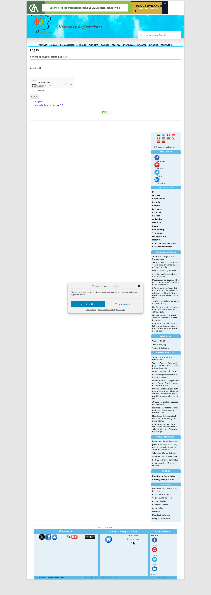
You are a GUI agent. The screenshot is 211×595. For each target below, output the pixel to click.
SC (153, 192)
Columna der (158, 233)
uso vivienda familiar (162, 246)
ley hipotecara (159, 236)
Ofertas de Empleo (170, 441)
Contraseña (35, 67)
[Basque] (158, 141)
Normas (54, 45)
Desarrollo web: (166, 577)
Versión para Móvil (105, 527)
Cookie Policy (91, 309)
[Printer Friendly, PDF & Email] (105, 111)
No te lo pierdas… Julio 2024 (164, 270)
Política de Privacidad (106, 309)
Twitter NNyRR (158, 341)
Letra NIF (156, 511)
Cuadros (105, 45)
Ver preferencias (123, 303)
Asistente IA (166, 45)
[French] (168, 134)
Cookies (116, 577)
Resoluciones (67, 45)
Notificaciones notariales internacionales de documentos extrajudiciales (165, 309)
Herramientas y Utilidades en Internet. (164, 489)
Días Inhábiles (158, 508)
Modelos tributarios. (161, 515)
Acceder (34, 96)
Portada (43, 45)
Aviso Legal (120, 309)
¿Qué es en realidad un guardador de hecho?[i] (165, 302)
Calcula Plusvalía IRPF (161, 494)
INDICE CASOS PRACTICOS (164, 243)
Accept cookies (88, 303)
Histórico (153, 45)
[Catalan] (163, 141)
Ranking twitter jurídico (163, 476)
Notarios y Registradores (80, 26)
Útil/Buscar (129, 45)
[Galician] (173, 138)
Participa (93, 45)
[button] (139, 285)
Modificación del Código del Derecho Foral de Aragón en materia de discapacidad (165, 282)
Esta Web (141, 45)
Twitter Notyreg (159, 344)
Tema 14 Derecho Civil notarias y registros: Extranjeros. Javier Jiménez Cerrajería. (165, 265)
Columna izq (158, 229)
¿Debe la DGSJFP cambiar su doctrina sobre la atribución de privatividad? (165, 447)
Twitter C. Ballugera (160, 348)
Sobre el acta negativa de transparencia (163, 257)
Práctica (116, 45)
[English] (163, 134)
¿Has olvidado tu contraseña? (49, 105)
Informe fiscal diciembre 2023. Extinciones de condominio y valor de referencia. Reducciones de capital (165, 327)
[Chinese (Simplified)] (168, 138)
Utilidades (157, 219)
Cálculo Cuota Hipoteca (162, 497)
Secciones (81, 45)
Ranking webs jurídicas (163, 479)
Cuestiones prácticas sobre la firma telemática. (164, 275)
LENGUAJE (156, 239)
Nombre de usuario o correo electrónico (49, 56)
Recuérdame (39, 90)
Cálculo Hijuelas (159, 501)
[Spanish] (158, 134)
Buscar (155, 226)
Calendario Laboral (160, 504)
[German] (173, 134)
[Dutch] (163, 138)
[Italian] (158, 138)
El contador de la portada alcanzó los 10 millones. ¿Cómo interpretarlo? (164, 317)
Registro (39, 101)
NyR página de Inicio (161, 518)
